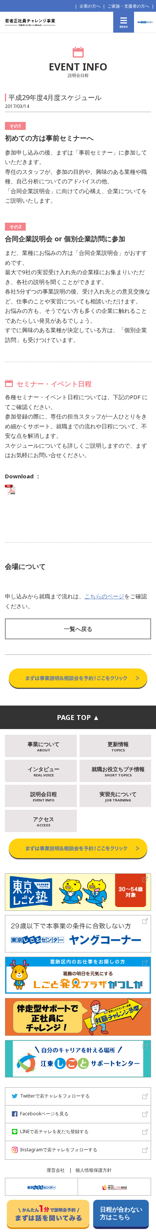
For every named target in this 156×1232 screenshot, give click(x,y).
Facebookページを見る (44, 1114)
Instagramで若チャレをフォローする (58, 1150)
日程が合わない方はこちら (121, 1213)
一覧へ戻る (78, 628)
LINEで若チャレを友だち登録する (54, 1132)
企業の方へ (90, 6)
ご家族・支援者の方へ (128, 6)
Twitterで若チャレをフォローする (55, 1096)
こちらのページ (104, 596)
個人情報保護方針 (93, 1170)
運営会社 (56, 1170)
